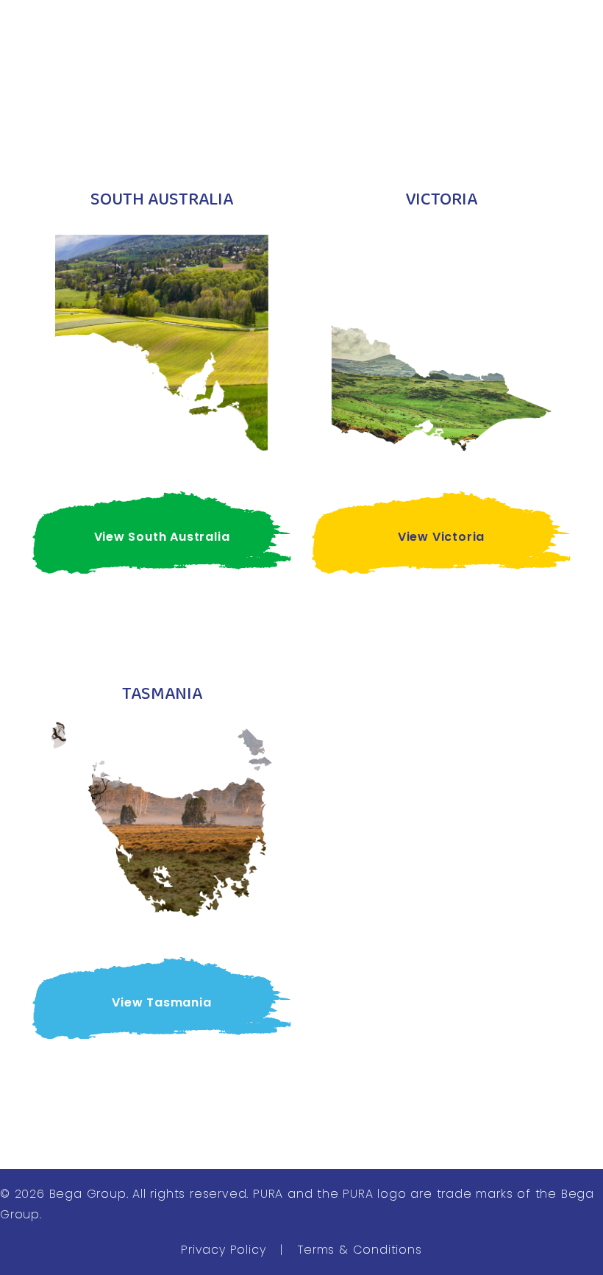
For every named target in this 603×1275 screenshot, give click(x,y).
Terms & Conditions (359, 1249)
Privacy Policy (223, 1249)
